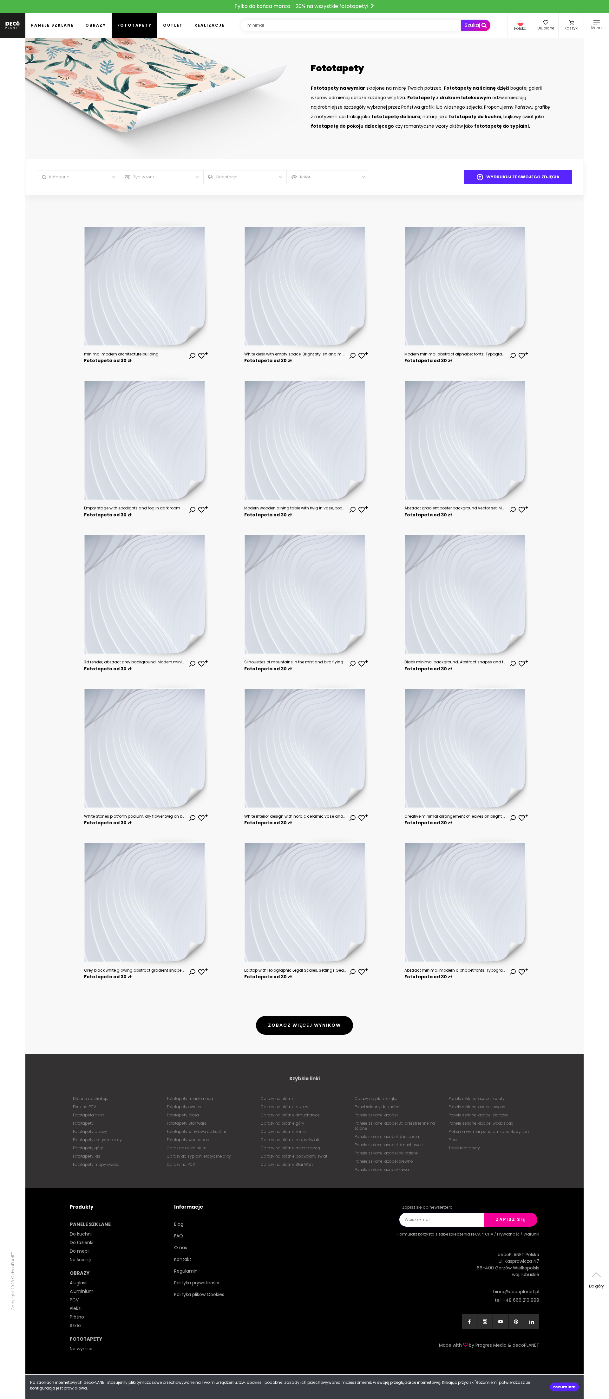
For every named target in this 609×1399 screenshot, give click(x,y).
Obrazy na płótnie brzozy (284, 1106)
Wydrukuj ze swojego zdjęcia (523, 177)
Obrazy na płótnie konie (283, 1131)
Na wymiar (81, 1348)
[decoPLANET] (12, 25)
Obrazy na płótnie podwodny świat (294, 1156)
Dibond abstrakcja (90, 1098)
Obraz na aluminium (186, 1148)
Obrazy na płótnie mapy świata (291, 1139)
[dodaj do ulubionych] (201, 356)
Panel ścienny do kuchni (377, 1106)
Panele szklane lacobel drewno (384, 1161)
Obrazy (95, 25)
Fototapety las (86, 1156)
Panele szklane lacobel (376, 1115)
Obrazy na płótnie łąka (376, 1098)
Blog (178, 1224)
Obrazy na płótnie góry (282, 1123)
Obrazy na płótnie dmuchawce (290, 1115)
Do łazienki (81, 1242)
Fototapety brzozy (90, 1131)
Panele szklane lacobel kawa (382, 1169)
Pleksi (76, 1308)
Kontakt (182, 1259)
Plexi (453, 1139)
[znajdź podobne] (192, 356)
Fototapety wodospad (188, 1139)
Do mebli (79, 1251)
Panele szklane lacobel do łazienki (387, 1153)
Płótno (77, 1317)
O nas (180, 1247)
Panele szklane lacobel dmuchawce (389, 1144)
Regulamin (186, 1271)
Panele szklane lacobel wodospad (481, 1123)
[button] (520, 25)
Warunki (531, 1234)
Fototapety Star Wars (186, 1123)
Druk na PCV (84, 1106)
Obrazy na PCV (181, 1164)
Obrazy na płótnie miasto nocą (290, 1148)
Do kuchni (81, 1234)
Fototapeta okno (88, 1115)
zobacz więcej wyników (304, 1025)
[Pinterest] (516, 1321)
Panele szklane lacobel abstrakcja (387, 1136)
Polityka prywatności (196, 1283)
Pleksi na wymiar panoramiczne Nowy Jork (489, 1131)
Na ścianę (80, 1259)
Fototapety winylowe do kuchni (196, 1131)
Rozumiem (564, 1386)
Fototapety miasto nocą (190, 1098)
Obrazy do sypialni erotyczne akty (199, 1156)
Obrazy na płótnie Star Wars (287, 1164)
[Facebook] (469, 1321)
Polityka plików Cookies (199, 1294)
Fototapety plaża (183, 1115)
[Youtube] (500, 1321)
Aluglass (79, 1283)
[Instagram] (485, 1321)
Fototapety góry (88, 1148)
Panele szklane (52, 25)
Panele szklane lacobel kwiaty (477, 1098)
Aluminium (82, 1291)
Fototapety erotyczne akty (97, 1139)
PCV (74, 1300)
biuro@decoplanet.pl (516, 1291)
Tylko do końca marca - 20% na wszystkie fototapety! (302, 6)
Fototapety (134, 25)
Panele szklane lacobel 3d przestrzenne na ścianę (395, 1126)
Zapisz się (510, 1219)
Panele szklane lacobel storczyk (478, 1115)
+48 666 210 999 (521, 1300)
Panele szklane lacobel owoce (477, 1106)
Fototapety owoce (184, 1106)
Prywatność (508, 1234)
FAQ (178, 1236)
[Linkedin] (531, 1321)
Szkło (75, 1325)
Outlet (173, 25)
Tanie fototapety (464, 1148)
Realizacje (209, 25)
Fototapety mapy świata (96, 1164)
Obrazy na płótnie (278, 1098)
